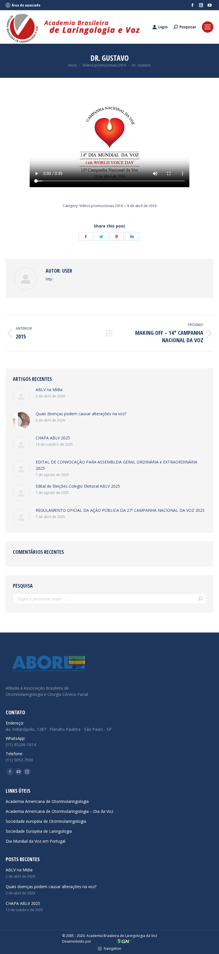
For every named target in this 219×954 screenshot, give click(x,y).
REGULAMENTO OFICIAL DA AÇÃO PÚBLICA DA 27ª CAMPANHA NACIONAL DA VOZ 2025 (120, 510)
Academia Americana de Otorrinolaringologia (47, 801)
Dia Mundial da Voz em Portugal (35, 841)
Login (163, 27)
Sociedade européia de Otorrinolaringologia (46, 821)
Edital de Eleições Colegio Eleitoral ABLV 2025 (78, 486)
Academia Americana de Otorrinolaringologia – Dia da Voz (59, 811)
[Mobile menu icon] (207, 27)
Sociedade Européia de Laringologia (39, 831)
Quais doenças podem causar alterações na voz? (81, 413)
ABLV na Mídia (49, 389)
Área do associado (26, 5)
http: (49, 279)
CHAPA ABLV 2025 (53, 438)
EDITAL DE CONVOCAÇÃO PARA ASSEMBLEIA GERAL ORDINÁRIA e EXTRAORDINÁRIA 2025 (116, 465)
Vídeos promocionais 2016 (101, 205)
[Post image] (21, 396)
